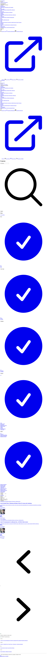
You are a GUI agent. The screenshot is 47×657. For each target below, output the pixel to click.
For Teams (4, 2)
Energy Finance (2, 486)
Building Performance (3, 425)
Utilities (1, 427)
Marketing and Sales (3, 436)
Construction (2, 429)
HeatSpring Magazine (24, 640)
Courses (1, 2)
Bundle (1, 318)
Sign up (3, 80)
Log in (1, 80)
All (0, 265)
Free (1, 266)
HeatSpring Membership (11, 31)
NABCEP (1, 434)
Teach (1, 651)
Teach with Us (8, 79)
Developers (10, 651)
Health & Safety (2, 426)
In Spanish (1, 371)
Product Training (2, 491)
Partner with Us (13, 79)
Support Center (3, 31)
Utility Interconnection (3, 435)
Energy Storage (2, 423)
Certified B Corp (5, 644)
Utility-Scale (2, 487)
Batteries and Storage (3, 484)
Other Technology (3, 428)
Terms (9, 644)
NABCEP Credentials (13, 640)
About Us (3, 79)
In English (1, 370)
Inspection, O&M (2, 485)
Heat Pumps (2, 424)
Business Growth (2, 489)
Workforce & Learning (3, 490)
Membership (8, 640)
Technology (14, 644)
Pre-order (1, 319)
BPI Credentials (19, 640)
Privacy (11, 644)
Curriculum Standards (19, 644)
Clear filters (2, 495)
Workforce (3, 651)
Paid (1, 267)
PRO (7, 2)
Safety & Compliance (3, 488)
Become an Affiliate (20, 79)
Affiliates (7, 651)
